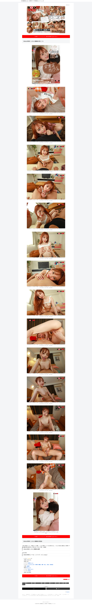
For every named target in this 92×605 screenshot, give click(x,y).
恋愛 (42, 564)
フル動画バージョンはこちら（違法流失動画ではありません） (46, 36)
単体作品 (51, 564)
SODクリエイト (30, 569)
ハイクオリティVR (31, 564)
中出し (45, 564)
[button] (58, 589)
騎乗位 (40, 564)
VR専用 (36, 564)
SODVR (29, 570)
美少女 (48, 564)
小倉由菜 (27, 566)
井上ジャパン (28, 567)
